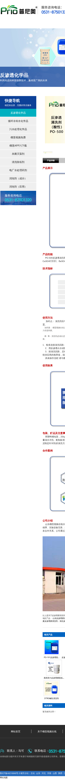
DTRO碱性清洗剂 (51, 698)
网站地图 (4, 777)
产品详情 (51, 160)
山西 (55, 773)
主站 (33, 773)
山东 (38, 773)
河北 (44, 773)
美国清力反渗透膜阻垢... (54, 677)
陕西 (60, 773)
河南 (49, 773)
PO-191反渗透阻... (51, 657)
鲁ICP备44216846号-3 (10, 773)
